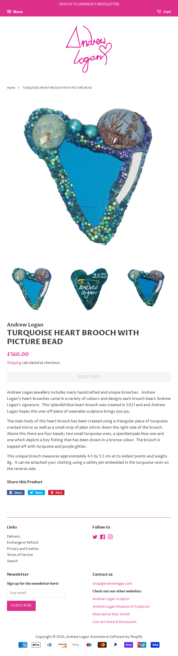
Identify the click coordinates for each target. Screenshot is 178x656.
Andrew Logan (77, 637)
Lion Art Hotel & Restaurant (114, 622)
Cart (167, 12)
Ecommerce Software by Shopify (117, 637)
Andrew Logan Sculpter (111, 599)
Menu (18, 12)
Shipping (14, 362)
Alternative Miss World (111, 614)
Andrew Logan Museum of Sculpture (121, 607)
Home (11, 88)
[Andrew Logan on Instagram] (110, 538)
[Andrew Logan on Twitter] (95, 538)
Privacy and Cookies (23, 549)
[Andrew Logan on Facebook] (102, 538)
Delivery (13, 537)
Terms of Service (20, 555)
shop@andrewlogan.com (112, 584)
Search (12, 561)
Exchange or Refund (22, 543)
